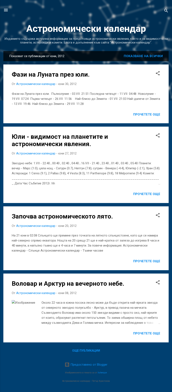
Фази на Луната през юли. (51, 74)
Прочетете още (146, 114)
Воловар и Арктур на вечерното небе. (68, 283)
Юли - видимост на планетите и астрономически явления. (60, 140)
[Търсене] (166, 11)
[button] (157, 74)
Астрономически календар (86, 28)
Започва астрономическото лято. (62, 216)
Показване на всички (143, 56)
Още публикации (86, 350)
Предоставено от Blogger (88, 364)
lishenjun (102, 372)
